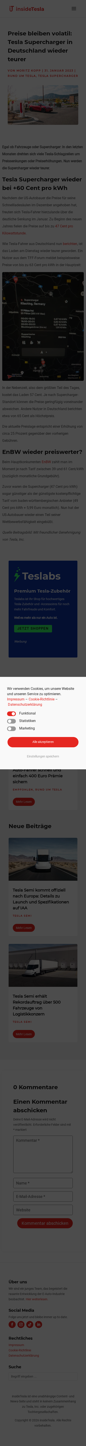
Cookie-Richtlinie (41, 699)
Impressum (15, 699)
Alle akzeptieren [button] (43, 742)
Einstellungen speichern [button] (43, 756)
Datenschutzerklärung (25, 704)
